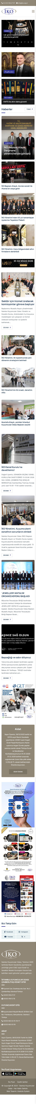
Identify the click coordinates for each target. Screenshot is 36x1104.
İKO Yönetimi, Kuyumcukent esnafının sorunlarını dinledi (16, 530)
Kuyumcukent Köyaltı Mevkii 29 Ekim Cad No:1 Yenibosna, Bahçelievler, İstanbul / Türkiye (17, 1014)
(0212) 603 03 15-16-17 (11, 1021)
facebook (9, 932)
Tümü (28, 109)
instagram (24, 932)
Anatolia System (23, 1091)
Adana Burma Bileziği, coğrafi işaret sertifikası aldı (16, 100)
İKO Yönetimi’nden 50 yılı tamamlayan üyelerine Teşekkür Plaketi (18, 218)
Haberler (8, 31)
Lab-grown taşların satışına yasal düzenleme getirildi (16, 36)
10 (18, 45)
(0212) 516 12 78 (9, 999)
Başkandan (9, 71)
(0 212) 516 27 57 (9, 3)
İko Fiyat (11, 1082)
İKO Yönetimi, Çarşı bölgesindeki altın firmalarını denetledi (18, 250)
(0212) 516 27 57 (9, 995)
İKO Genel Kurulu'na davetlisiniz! (12, 469)
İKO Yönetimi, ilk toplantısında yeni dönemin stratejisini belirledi (17, 359)
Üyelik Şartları (22, 1082)
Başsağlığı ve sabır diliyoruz (16, 657)
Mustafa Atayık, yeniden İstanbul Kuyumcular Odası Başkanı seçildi (16, 423)
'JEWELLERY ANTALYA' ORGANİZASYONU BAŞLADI (16, 595)
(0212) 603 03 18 (9, 1024)
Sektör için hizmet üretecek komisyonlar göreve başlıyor (18, 302)
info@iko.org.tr (23, 3)
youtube (10, 937)
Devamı (6, 327)
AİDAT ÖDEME (18, 772)
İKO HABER (8, 95)
